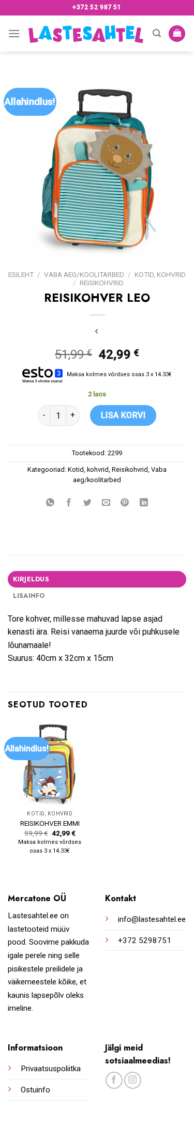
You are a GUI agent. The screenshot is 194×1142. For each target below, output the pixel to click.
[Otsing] (157, 33)
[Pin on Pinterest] (124, 503)
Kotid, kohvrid (160, 274)
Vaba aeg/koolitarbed (84, 274)
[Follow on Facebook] (114, 1080)
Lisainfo (29, 595)
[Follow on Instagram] (132, 1080)
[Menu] (14, 33)
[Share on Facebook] (69, 503)
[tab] (97, 579)
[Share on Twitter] (87, 503)
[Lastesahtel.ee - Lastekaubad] (86, 34)
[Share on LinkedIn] (143, 503)
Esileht (21, 274)
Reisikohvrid (102, 283)
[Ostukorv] (177, 33)
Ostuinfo (35, 1089)
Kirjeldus (31, 579)
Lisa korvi (123, 415)
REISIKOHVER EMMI (50, 823)
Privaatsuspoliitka (51, 1068)
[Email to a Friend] (106, 503)
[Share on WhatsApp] (50, 503)
